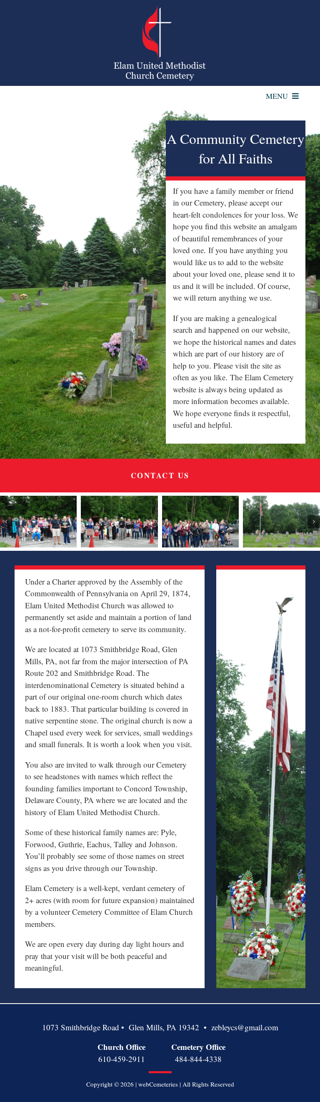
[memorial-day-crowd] (38, 521)
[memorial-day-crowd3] (200, 521)
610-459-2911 (121, 1059)
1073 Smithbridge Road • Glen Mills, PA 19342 (120, 1027)
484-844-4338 (198, 1059)
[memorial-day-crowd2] (119, 521)
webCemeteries (158, 1084)
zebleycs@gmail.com (244, 1027)
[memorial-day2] (281, 521)
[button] (6, 521)
